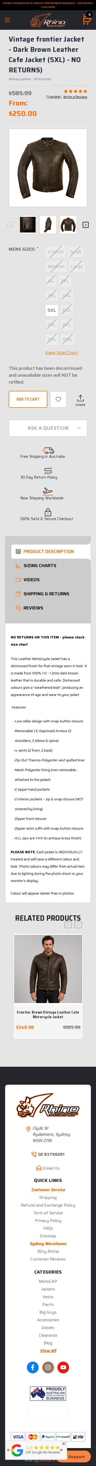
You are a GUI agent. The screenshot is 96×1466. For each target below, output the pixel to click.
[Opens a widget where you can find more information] (73, 1457)
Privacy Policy (48, 1220)
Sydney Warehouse (48, 1243)
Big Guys (48, 1312)
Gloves (48, 1327)
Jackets (48, 1289)
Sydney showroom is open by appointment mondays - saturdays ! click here (48, 5)
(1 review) (54, 96)
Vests (48, 1297)
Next (86, 225)
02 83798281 (51, 1154)
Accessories (48, 1320)
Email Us (51, 1168)
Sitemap (48, 1236)
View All (48, 1350)
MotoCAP (48, 1281)
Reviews (33, 607)
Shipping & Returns (46, 593)
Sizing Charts (40, 565)
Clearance (48, 1335)
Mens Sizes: (23, 249)
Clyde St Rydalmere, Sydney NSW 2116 (51, 1134)
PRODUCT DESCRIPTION (49, 551)
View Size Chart (61, 352)
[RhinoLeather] (17, 1456)
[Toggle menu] (7, 20)
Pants (48, 1304)
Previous (10, 225)
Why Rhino (48, 1251)
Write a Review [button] (75, 97)
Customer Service (48, 1190)
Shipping (48, 1197)
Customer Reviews (48, 1259)
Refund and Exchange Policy (48, 1205)
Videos (32, 579)
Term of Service (48, 1213)
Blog (48, 1343)
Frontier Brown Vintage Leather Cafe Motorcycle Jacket (48, 1014)
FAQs (48, 1228)
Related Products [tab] (48, 918)
